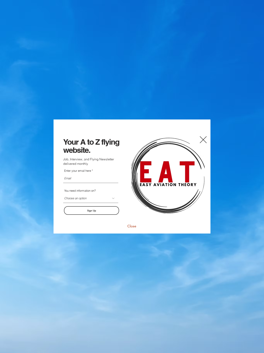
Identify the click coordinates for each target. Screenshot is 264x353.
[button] (132, 226)
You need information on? (80, 190)
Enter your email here (77, 170)
